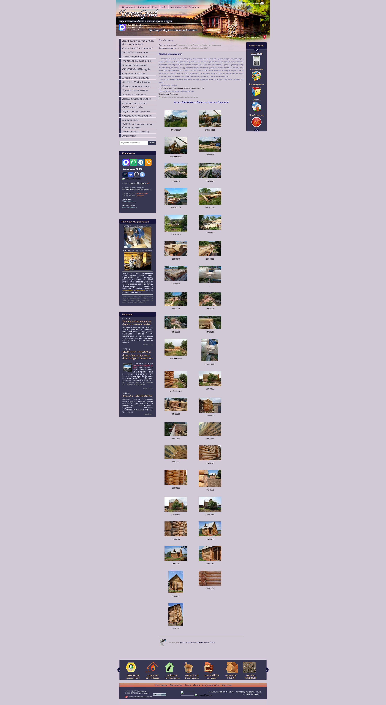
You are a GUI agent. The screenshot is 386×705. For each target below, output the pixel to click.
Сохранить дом (178, 7)
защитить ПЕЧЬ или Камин (211, 676)
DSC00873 (210, 181)
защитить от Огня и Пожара (152, 676)
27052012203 (176, 208)
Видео (164, 7)
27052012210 (210, 364)
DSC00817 (210, 154)
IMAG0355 (176, 462)
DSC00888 (210, 415)
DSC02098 (210, 539)
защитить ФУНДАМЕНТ (251, 676)
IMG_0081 (210, 490)
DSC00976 (210, 463)
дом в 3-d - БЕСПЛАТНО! (137, 395)
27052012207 (176, 130)
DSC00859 (210, 259)
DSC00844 (176, 259)
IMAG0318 (176, 414)
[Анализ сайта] (159, 695)
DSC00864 (176, 181)
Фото (155, 7)
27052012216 (210, 208)
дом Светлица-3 (176, 156)
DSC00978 (176, 514)
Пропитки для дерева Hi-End (133, 676)
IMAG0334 (176, 332)
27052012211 (210, 130)
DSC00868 (210, 232)
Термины (194, 7)
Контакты (143, 7)
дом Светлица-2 (176, 391)
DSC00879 (210, 389)
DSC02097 (210, 514)
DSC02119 (176, 539)
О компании (128, 7)
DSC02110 (210, 564)
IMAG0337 (210, 309)
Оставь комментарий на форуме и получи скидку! (136, 322)
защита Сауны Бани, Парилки (192, 676)
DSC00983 (176, 488)
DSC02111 (176, 564)
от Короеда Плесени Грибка (172, 676)
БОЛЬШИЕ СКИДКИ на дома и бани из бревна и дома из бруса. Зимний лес (137, 355)
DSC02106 (210, 588)
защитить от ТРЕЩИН (231, 676)
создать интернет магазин (221, 692)
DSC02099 (176, 596)
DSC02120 (176, 628)
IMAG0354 (210, 439)
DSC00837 (176, 284)
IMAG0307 (176, 309)
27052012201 (176, 234)
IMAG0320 (176, 439)
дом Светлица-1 (176, 358)
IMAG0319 (210, 332)
